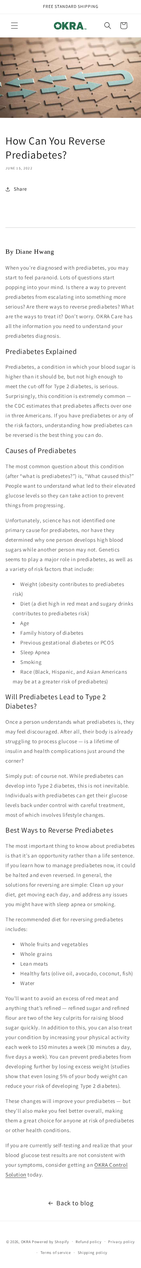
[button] (14, 26)
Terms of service (55, 1252)
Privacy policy (121, 1241)
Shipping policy (93, 1252)
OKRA (26, 1241)
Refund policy (88, 1241)
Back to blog (74, 1203)
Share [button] (20, 189)
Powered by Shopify (50, 1241)
